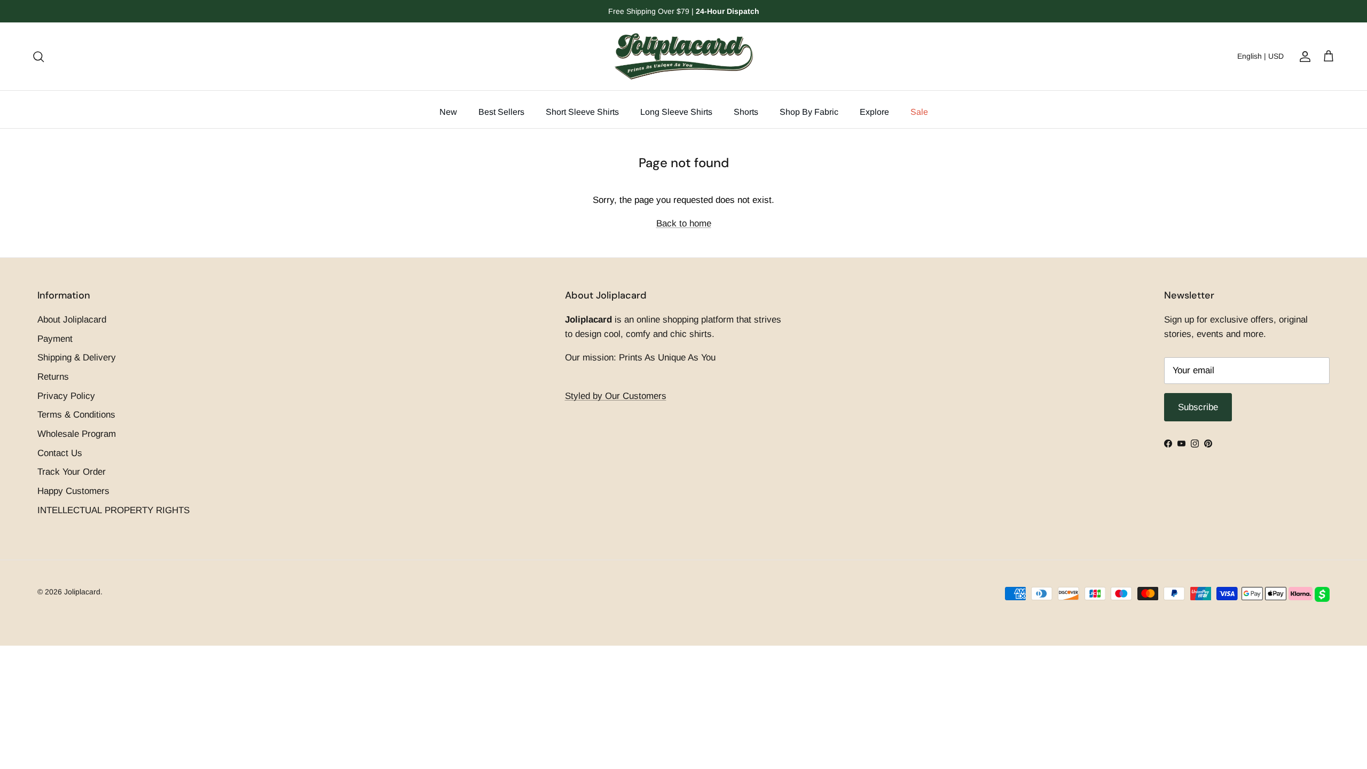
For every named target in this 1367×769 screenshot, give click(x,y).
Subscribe (683, 452)
